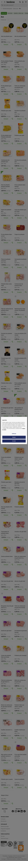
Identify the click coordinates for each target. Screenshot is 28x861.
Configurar (14, 433)
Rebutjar (14, 437)
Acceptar (14, 441)
